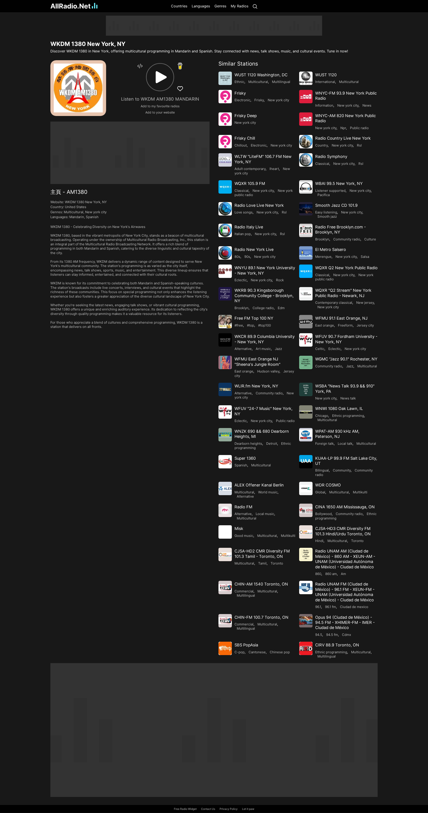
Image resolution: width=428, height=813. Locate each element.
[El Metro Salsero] (306, 253)
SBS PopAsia (246, 645)
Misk (239, 528)
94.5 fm (332, 635)
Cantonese (257, 652)
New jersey (365, 302)
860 (318, 574)
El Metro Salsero (330, 249)
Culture (370, 239)
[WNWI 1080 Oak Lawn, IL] (306, 412)
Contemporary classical (333, 302)
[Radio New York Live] (225, 253)
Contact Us (208, 809)
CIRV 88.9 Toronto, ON (337, 645)
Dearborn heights (248, 443)
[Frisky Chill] (225, 141)
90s (247, 256)
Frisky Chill (245, 138)
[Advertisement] (29, 82)
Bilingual (322, 470)
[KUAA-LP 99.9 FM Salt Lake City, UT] (306, 461)
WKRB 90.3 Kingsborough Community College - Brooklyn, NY (264, 295)
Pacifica (323, 195)
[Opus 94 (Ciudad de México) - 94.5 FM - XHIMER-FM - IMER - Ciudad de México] (306, 620)
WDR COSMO (328, 485)
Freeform (345, 325)
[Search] (255, 6)
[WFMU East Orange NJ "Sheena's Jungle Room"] (225, 362)
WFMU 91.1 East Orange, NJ (341, 318)
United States (75, 207)
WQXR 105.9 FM (250, 183)
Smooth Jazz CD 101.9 (336, 205)
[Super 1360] (225, 461)
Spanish (92, 217)
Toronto (357, 541)
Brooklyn (322, 239)
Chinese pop (280, 652)
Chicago (321, 416)
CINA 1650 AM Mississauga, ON (345, 507)
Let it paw (248, 809)
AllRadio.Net (70, 6)
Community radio (346, 239)
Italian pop (243, 234)
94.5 (318, 635)
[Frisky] (225, 96)
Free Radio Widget (185, 809)
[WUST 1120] (306, 78)
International (325, 82)
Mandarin (76, 217)
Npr (343, 128)
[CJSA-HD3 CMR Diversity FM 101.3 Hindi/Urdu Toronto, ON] (306, 532)
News (366, 105)
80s (237, 256)
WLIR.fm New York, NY (256, 386)
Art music (263, 349)
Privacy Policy (229, 809)
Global (320, 492)
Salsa (365, 256)
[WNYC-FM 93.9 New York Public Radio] (306, 96)
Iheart (274, 169)
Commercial (244, 591)
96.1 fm (330, 607)
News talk (348, 398)
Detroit (271, 443)
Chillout (241, 145)
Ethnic (239, 82)
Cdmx (346, 635)
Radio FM (243, 507)
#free (239, 325)
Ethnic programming (348, 416)
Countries (179, 6)
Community (342, 470)
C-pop (240, 652)
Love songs (244, 212)
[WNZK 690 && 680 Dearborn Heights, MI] (225, 434)
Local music (265, 514)
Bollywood (323, 514)
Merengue (323, 256)
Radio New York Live (254, 249)
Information (324, 105)
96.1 (318, 607)
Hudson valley (268, 371)
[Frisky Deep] (225, 119)
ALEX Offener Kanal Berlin (259, 485)
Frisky (240, 93)
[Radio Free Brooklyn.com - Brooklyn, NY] (306, 230)
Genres (220, 6)
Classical (322, 163)
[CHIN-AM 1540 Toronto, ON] (225, 587)
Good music (244, 536)
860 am (331, 574)
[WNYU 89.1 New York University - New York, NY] (225, 271)
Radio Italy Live (249, 227)
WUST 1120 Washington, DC (261, 74)
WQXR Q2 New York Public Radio (346, 267)
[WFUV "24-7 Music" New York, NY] (225, 412)
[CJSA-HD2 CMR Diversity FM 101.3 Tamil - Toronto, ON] (225, 554)
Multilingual (281, 82)
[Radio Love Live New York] (225, 208)
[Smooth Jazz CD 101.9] (306, 208)
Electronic (242, 100)
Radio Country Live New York (343, 138)
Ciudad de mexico (354, 607)
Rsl (359, 145)
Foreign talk (324, 443)
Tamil (262, 563)
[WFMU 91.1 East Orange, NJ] (306, 321)
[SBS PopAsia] (225, 648)
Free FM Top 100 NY (254, 318)
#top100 (264, 325)
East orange (324, 325)
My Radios (239, 6)
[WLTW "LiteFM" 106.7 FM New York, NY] (225, 160)
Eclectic (241, 280)
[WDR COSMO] (306, 488)
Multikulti (360, 492)
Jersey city (365, 325)
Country (321, 145)
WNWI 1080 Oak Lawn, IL (339, 408)
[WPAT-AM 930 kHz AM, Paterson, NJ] (306, 434)
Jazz (278, 349)
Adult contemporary (250, 169)
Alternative (243, 349)
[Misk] (225, 532)
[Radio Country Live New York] (306, 141)
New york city (96, 212)
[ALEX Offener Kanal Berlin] (225, 488)
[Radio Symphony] (306, 160)
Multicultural (73, 212)
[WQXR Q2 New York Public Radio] (306, 271)
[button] (160, 77)
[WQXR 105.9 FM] (225, 187)
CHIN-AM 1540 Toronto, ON (261, 584)
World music (268, 492)
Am (343, 574)
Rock (280, 280)
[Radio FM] (225, 510)
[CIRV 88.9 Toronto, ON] (306, 648)
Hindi (319, 541)
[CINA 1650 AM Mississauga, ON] (306, 510)
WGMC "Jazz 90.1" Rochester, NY (346, 359)
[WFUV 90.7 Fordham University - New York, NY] (306, 340)
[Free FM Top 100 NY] (225, 321)
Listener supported (330, 190)
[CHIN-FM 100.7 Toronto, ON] (225, 620)
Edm (281, 308)
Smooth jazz (327, 216)
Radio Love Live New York (259, 205)
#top (250, 325)
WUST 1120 (326, 74)
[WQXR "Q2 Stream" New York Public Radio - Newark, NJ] (306, 293)
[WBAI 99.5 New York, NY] (306, 187)
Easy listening (326, 212)
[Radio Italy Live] (225, 230)
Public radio (359, 128)
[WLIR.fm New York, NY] (225, 389)
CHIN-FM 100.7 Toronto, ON (261, 617)
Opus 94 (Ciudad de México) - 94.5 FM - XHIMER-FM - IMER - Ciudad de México (345, 622)
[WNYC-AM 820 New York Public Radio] (306, 119)
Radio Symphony (331, 156)
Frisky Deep (246, 115)
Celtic (319, 349)
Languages (201, 6)
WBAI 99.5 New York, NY (339, 183)
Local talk (345, 443)
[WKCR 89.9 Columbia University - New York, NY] (225, 340)
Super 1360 (245, 458)
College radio (263, 308)
